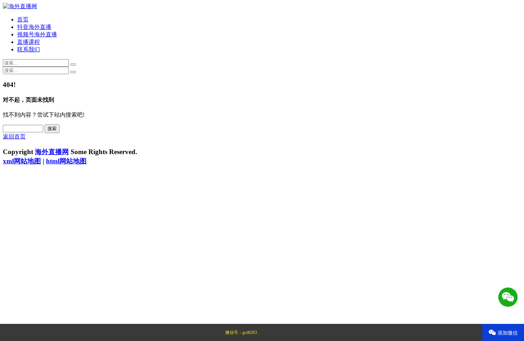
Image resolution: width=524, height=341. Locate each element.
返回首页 (14, 136)
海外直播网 (52, 152)
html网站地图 (66, 161)
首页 (23, 19)
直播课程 (28, 42)
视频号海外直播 (37, 34)
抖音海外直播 (34, 27)
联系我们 (28, 49)
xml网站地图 (22, 161)
